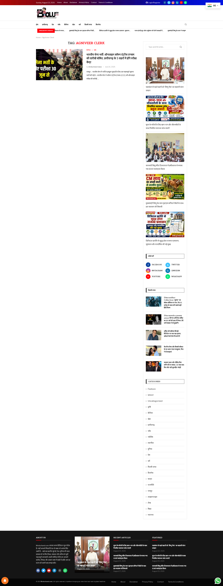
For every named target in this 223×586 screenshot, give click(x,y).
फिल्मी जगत (88, 25)
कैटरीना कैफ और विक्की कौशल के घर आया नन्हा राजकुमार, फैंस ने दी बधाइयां (173, 349)
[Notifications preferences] (5, 580)
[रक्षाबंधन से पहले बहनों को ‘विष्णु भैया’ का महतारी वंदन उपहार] (92, 555)
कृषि (149, 407)
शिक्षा (149, 509)
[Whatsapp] (185, 2)
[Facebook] (164, 2)
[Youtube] (181, 2)
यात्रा (150, 479)
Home (59, 2)
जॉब (59, 25)
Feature (152, 389)
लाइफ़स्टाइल (152, 497)
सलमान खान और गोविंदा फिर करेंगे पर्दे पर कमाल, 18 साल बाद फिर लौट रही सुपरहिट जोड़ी (174, 365)
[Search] (185, 25)
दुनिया (150, 449)
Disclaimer (73, 2)
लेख (149, 503)
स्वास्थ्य (150, 515)
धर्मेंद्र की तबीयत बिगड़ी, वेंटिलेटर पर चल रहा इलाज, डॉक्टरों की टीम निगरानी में (172, 333)
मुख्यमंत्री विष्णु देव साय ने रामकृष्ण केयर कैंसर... (169, 31)
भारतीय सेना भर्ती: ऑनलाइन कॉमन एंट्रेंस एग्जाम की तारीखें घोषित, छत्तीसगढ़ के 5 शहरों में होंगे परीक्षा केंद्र (111, 58)
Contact (94, 2)
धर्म (80, 25)
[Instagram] (173, 2)
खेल (73, 25)
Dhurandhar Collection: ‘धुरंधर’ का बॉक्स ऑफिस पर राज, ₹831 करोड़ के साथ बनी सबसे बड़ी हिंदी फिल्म (173, 302)
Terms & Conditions (106, 2)
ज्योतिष (150, 437)
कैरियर (66, 25)
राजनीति (151, 485)
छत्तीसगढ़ (45, 25)
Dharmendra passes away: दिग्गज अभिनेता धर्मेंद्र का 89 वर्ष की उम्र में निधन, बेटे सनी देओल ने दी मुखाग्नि (174, 319)
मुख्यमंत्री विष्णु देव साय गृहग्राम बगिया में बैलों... (70, 31)
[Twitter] (168, 2)
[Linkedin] (177, 2)
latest (151, 395)
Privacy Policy (84, 2)
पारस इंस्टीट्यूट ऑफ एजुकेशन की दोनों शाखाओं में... (137, 31)
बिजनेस (98, 25)
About (65, 2)
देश (53, 25)
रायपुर (150, 491)
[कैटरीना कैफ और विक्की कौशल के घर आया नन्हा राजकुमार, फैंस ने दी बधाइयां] (153, 351)
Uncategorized (155, 401)
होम (37, 25)
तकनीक (151, 443)
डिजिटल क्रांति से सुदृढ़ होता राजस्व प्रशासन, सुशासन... (103, 31)
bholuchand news (95, 67)
